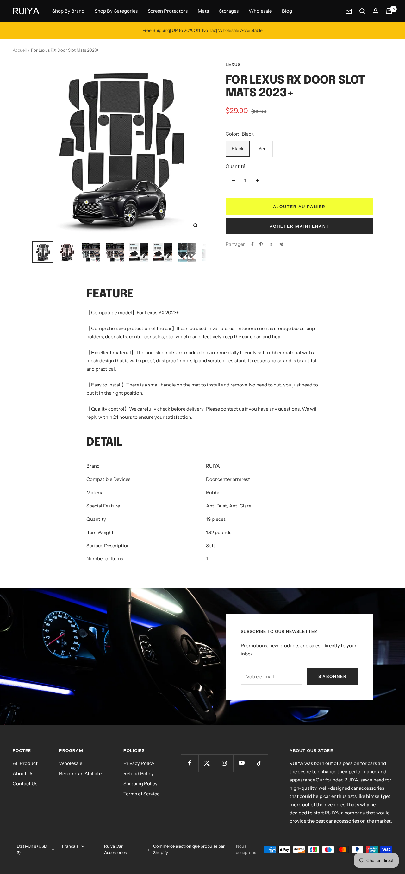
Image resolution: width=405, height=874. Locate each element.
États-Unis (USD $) (32, 849)
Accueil (20, 50)
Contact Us (25, 784)
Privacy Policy (138, 763)
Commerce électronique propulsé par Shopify (189, 849)
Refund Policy (138, 773)
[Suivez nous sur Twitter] (207, 763)
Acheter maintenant (299, 226)
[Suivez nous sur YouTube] (242, 763)
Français (70, 846)
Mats (203, 11)
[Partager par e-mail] (281, 244)
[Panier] (389, 11)
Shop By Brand (68, 11)
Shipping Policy (140, 784)
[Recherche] (362, 11)
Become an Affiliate (80, 773)
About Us (23, 773)
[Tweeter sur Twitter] (271, 244)
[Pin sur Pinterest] (261, 244)
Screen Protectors (168, 11)
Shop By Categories (116, 11)
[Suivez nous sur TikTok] (259, 763)
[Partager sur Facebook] (252, 244)
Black (238, 148)
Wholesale (260, 11)
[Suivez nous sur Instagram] (224, 763)
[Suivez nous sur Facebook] (189, 763)
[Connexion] (375, 11)
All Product (25, 763)
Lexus (233, 64)
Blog (287, 11)
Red (262, 148)
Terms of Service (141, 794)
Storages (229, 11)
